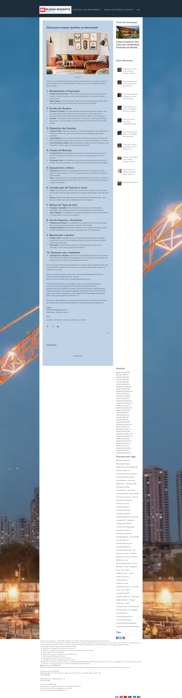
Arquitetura (130, 519)
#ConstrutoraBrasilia (123, 459)
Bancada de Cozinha (123, 555)
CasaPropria (135, 595)
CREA (127, 568)
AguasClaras (120, 482)
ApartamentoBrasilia (123, 515)
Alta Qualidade (121, 489)
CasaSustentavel (121, 598)
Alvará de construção (123, 495)
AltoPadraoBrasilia (122, 492)
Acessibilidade (121, 479)
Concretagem (133, 608)
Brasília (126, 565)
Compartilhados (121, 605)
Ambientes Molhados (123, 509)
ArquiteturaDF (134, 535)
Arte (134, 548)
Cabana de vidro (122, 572)
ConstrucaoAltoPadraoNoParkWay (127, 625)
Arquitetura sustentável (124, 532)
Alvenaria (135, 495)
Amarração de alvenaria (124, 499)
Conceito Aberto (121, 608)
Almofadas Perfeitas (123, 485)
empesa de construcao (71, 320)
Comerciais (120, 602)
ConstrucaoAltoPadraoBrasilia (126, 621)
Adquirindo (131, 479)
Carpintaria (135, 585)
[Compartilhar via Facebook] (48, 326)
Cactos (131, 572)
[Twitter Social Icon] (116, 696)
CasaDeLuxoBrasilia (123, 595)
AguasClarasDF (131, 482)
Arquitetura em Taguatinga (125, 525)
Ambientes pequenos (123, 512)
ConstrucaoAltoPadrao (123, 618)
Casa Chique (125, 588)
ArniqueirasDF (121, 519)
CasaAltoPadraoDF (122, 592)
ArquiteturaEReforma (123, 545)
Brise (118, 568)
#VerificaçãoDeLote (122, 469)
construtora (58, 320)
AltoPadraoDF (134, 492)
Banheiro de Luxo (122, 558)
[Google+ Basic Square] (123, 636)
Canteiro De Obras (122, 575)
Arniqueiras (135, 515)
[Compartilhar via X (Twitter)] (53, 326)
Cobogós (132, 598)
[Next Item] (136, 32)
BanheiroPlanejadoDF (123, 562)
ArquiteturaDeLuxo (122, 538)
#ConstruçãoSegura (123, 462)
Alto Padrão (131, 489)
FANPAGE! (55, 669)
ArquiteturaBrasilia (122, 535)
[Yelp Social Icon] (125, 696)
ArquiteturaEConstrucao (124, 542)
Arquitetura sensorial (123, 529)
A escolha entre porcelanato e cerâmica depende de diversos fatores (127, 472)
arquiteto (50, 320)
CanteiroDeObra (121, 578)
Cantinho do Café (122, 582)
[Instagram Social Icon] (121, 696)
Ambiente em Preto (122, 502)
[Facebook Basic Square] (117, 636)
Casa (118, 588)
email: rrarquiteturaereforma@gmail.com (53, 688)
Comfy (127, 602)
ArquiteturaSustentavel (123, 548)
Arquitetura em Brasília (123, 522)
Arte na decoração (122, 552)
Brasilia (134, 562)
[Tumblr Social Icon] (129, 696)
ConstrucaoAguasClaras (124, 615)
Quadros (83, 320)
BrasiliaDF (119, 565)
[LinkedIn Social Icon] (134, 696)
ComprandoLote (133, 605)
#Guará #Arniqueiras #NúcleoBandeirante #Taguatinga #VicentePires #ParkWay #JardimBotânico (127, 465)
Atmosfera (133, 552)
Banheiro (135, 555)
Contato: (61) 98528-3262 (48, 683)
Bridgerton (133, 565)
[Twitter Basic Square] (120, 636)
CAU (122, 568)
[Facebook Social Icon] (138, 696)
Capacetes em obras (123, 585)
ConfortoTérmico (121, 611)
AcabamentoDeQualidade (125, 475)
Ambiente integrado (123, 505)
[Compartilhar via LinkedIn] (58, 326)
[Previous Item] (119, 32)
